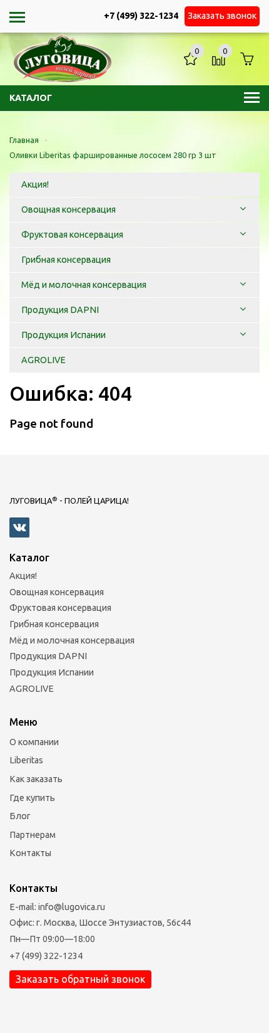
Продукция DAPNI (48, 656)
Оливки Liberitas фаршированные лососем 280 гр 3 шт (112, 155)
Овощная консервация (56, 592)
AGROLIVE (31, 689)
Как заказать (36, 779)
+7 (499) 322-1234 (46, 956)
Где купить (32, 798)
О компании (34, 742)
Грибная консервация (54, 624)
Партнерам (32, 835)
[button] (243, 209)
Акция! (23, 576)
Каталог (30, 98)
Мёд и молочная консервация (71, 640)
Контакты (30, 853)
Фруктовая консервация (60, 608)
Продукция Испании (51, 672)
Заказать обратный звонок (80, 979)
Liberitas (26, 760)
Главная (24, 139)
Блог (20, 816)
